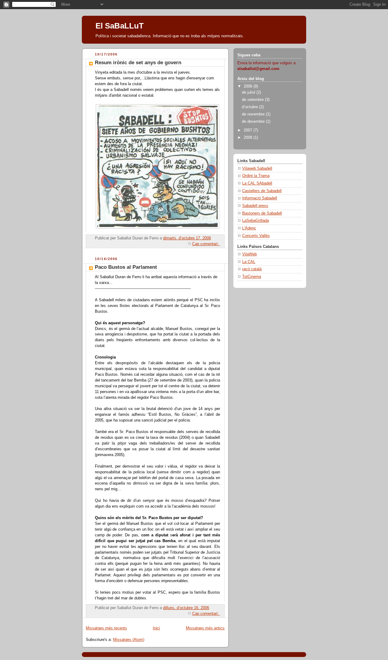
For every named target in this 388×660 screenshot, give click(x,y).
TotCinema (251, 277)
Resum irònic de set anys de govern (138, 62)
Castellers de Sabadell (262, 191)
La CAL (248, 262)
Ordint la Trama (255, 176)
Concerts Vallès (256, 236)
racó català (252, 269)
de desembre (254, 121)
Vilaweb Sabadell (257, 168)
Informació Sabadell (259, 198)
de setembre (253, 100)
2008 (248, 137)
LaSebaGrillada (255, 220)
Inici (156, 628)
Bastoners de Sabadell (262, 213)
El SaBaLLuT (119, 25)
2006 (248, 86)
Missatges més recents (106, 628)
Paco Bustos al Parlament (126, 267)
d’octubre (250, 107)
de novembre (254, 114)
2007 (248, 130)
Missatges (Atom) (128, 640)
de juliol (249, 92)
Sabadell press (255, 206)
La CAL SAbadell (257, 183)
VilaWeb (249, 254)
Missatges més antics (205, 628)
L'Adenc (249, 228)
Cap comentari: (206, 244)
